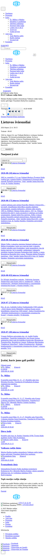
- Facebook (14, 543)
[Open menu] (3, 9)
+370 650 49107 (28, 505)
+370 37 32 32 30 (24, 503)
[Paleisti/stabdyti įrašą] (4, 105)
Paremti (3, 491)
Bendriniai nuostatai (12, 536)
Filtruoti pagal (6, 365)
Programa (8, 15)
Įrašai (7, 18)
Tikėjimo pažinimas (17, 24)
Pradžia (8, 516)
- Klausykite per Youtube (19, 549)
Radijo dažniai (15, 38)
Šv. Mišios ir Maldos (17, 20)
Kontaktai (8, 42)
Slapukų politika (11, 538)
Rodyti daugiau (6, 355)
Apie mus (9, 34)
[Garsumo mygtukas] (14, 113)
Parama (8, 524)
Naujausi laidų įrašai (17, 26)
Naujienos (9, 13)
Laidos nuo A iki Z (16, 28)
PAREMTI (5, 46)
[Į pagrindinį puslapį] (17, 55)
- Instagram (14, 545)
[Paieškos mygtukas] (3, 48)
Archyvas (13, 30)
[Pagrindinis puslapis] (17, 6)
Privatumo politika (11, 534)
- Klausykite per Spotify (18, 547)
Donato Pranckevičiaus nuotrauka (13, 117)
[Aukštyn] (3, 552)
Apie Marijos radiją (16, 36)
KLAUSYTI (9, 149)
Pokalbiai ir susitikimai (18, 22)
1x (3, 114)
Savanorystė (14, 40)
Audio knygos (15, 32)
